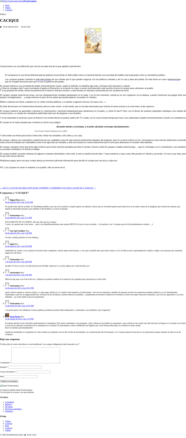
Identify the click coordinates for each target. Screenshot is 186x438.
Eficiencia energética (13, 409)
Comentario (5, 363)
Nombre (4, 367)
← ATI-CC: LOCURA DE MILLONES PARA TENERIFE (24, 188)
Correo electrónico (8, 372)
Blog (7, 426)
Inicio (7, 5)
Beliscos (8, 404)
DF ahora (9, 407)
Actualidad (9, 402)
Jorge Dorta (15, 317)
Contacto (8, 10)
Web (2, 376)
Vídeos (8, 421)
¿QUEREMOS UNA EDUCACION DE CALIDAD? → (72, 188)
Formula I (9, 411)
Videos (8, 8)
